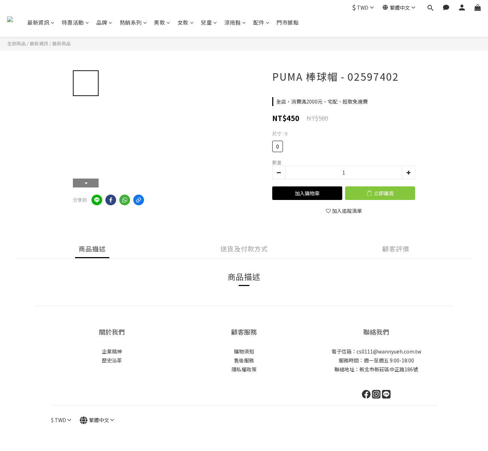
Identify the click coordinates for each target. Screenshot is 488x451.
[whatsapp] (124, 200)
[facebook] (110, 200)
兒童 (206, 22)
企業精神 (112, 351)
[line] (96, 200)
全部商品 (16, 43)
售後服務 (244, 360)
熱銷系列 (131, 22)
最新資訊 (38, 22)
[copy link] (138, 200)
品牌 (101, 22)
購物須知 (244, 351)
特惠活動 (73, 22)
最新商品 (61, 43)
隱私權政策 (244, 369)
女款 (183, 22)
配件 (258, 22)
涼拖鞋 (232, 22)
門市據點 (288, 22)
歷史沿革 (112, 360)
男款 (159, 22)
